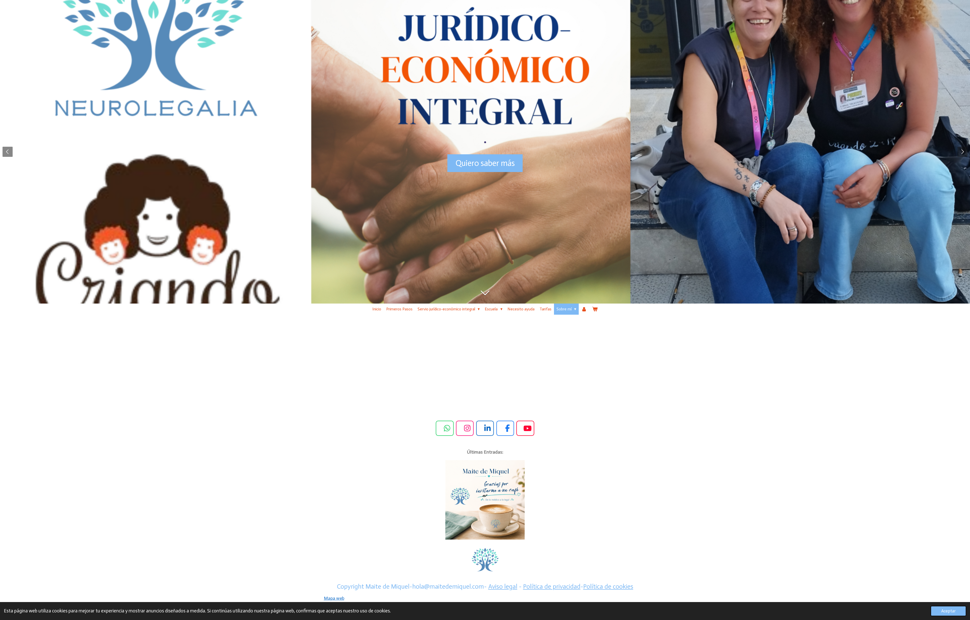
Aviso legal (502, 586)
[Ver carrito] (595, 309)
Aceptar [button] (948, 610)
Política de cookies (608, 586)
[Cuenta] (584, 309)
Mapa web (334, 598)
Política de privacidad (551, 586)
